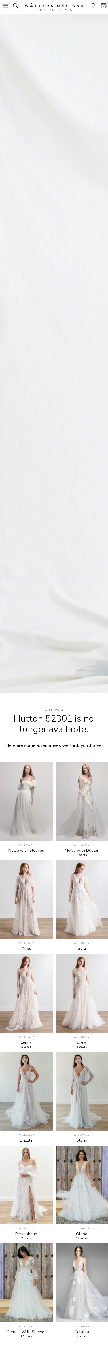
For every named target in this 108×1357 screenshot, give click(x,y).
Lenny (26, 1042)
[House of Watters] (54, 7)
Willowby (54, 710)
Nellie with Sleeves (26, 850)
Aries (26, 948)
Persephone (26, 1234)
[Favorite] (45, 833)
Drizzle (26, 1140)
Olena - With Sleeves (26, 1332)
